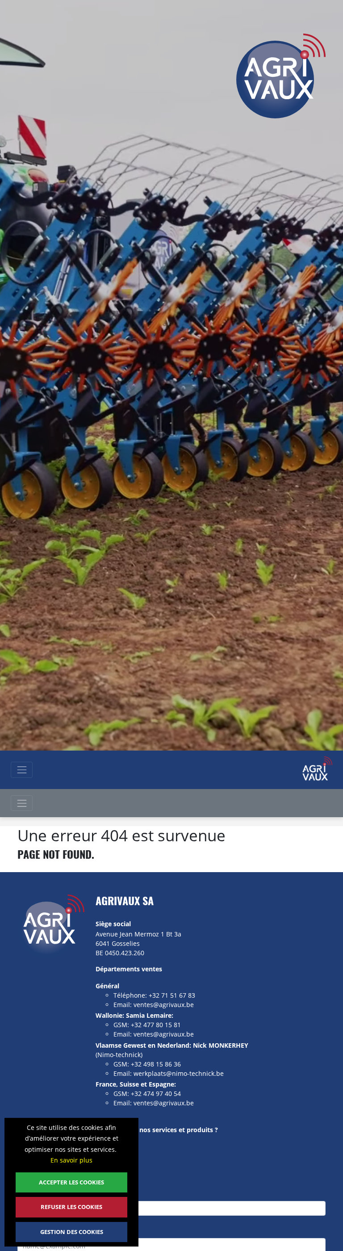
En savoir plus (71, 1160)
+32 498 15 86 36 (156, 1064)
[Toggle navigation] (22, 769)
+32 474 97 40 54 (156, 1093)
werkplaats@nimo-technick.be (179, 1073)
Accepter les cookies (71, 1182)
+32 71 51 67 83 (172, 995)
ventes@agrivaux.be (164, 1004)
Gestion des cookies (71, 1232)
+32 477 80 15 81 (156, 1024)
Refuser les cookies (71, 1207)
